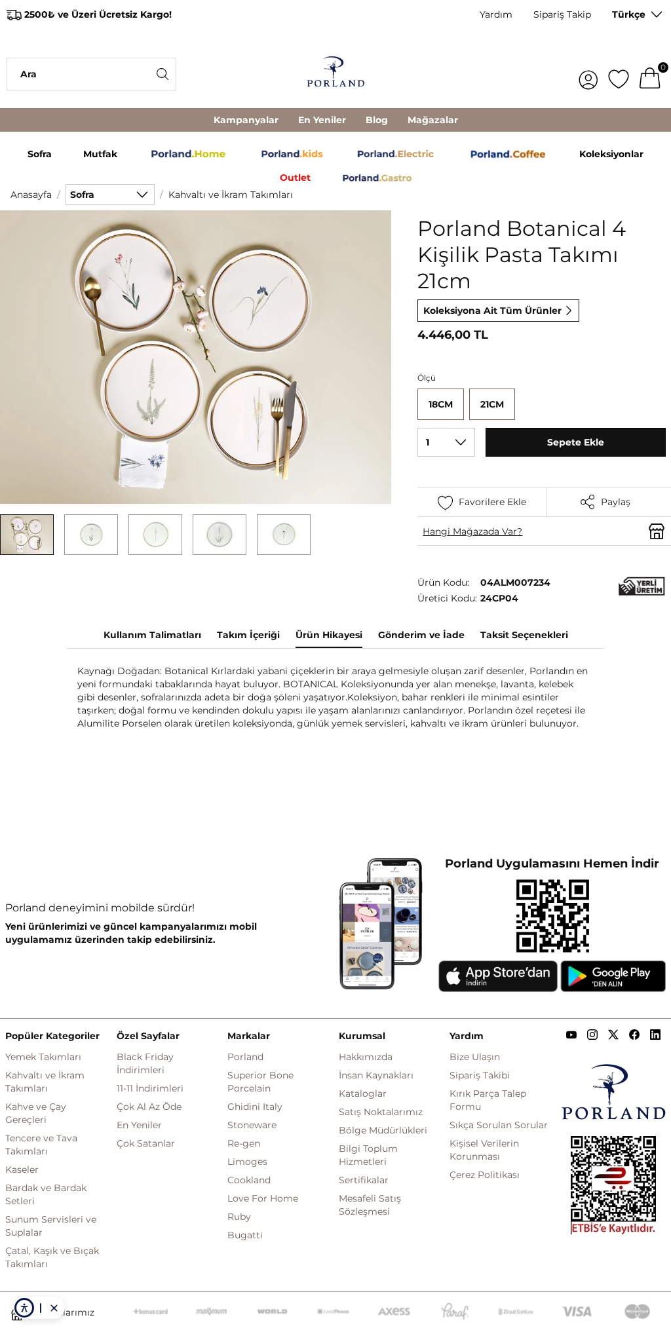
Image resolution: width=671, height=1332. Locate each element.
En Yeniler (322, 120)
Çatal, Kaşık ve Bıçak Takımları (52, 1257)
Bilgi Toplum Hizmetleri (368, 1155)
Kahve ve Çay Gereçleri (35, 1113)
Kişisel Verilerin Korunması (484, 1149)
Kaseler (22, 1169)
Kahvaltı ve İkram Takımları (230, 194)
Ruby (239, 1217)
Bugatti (245, 1235)
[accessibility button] (24, 1308)
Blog (377, 120)
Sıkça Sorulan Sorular (499, 1125)
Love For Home (262, 1198)
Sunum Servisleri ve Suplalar (50, 1225)
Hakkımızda (366, 1057)
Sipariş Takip (562, 14)
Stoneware (252, 1125)
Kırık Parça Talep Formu (488, 1100)
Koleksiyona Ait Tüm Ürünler (492, 310)
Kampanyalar (246, 120)
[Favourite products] (618, 74)
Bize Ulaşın (475, 1057)
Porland (245, 1057)
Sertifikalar (364, 1180)
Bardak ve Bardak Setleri (45, 1194)
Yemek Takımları (43, 1057)
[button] (27, 534)
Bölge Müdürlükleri (383, 1130)
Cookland (249, 1180)
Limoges (247, 1162)
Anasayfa (31, 194)
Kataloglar (363, 1093)
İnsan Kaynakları (376, 1075)
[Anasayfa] (335, 74)
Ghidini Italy (254, 1107)
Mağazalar (433, 120)
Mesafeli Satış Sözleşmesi (370, 1204)
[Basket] (650, 74)
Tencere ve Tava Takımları (41, 1144)
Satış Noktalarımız (381, 1112)
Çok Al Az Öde (149, 1107)
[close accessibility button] (53, 1307)
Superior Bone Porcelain (260, 1081)
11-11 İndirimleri (150, 1088)
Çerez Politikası (485, 1175)
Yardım (496, 14)
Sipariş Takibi (480, 1075)
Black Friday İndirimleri (145, 1063)
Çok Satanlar (146, 1143)
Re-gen (243, 1143)
